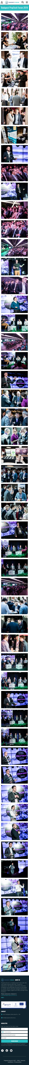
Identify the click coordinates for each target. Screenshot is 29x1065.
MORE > (2, 997)
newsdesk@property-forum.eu (9, 995)
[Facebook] (2, 1050)
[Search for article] (22, 2)
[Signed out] (2, 3)
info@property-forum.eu (9, 1017)
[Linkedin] (7, 1050)
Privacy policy (17, 1062)
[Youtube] (11, 1050)
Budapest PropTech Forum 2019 (14, 7)
